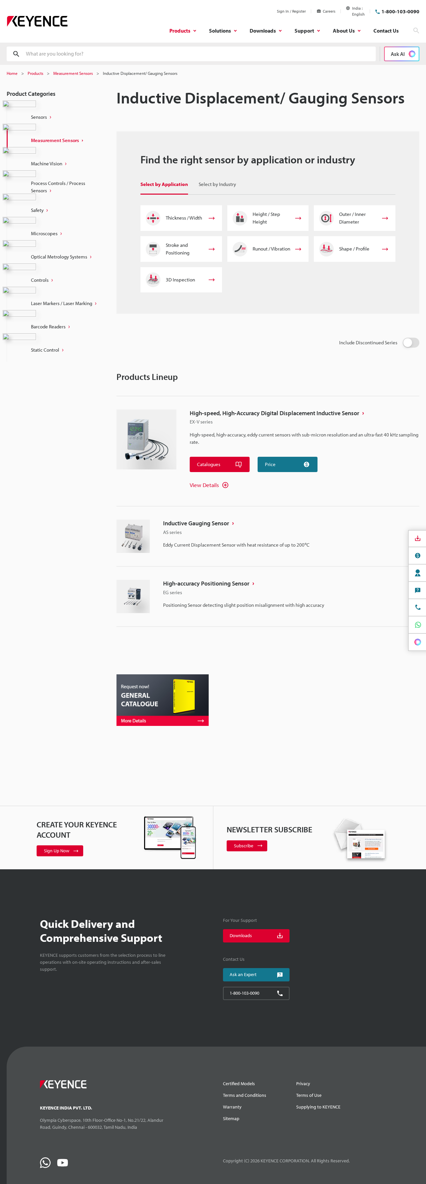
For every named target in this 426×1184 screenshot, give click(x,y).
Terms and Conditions (244, 1095)
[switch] (411, 343)
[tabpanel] (267, 249)
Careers (329, 11)
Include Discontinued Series (368, 342)
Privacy (303, 1084)
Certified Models (239, 1084)
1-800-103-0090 (400, 11)
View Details (204, 484)
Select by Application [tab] (164, 184)
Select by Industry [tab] (217, 184)
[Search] (416, 31)
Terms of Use (308, 1095)
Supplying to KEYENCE (318, 1107)
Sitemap (231, 1118)
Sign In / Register (291, 11)
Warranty (232, 1107)
